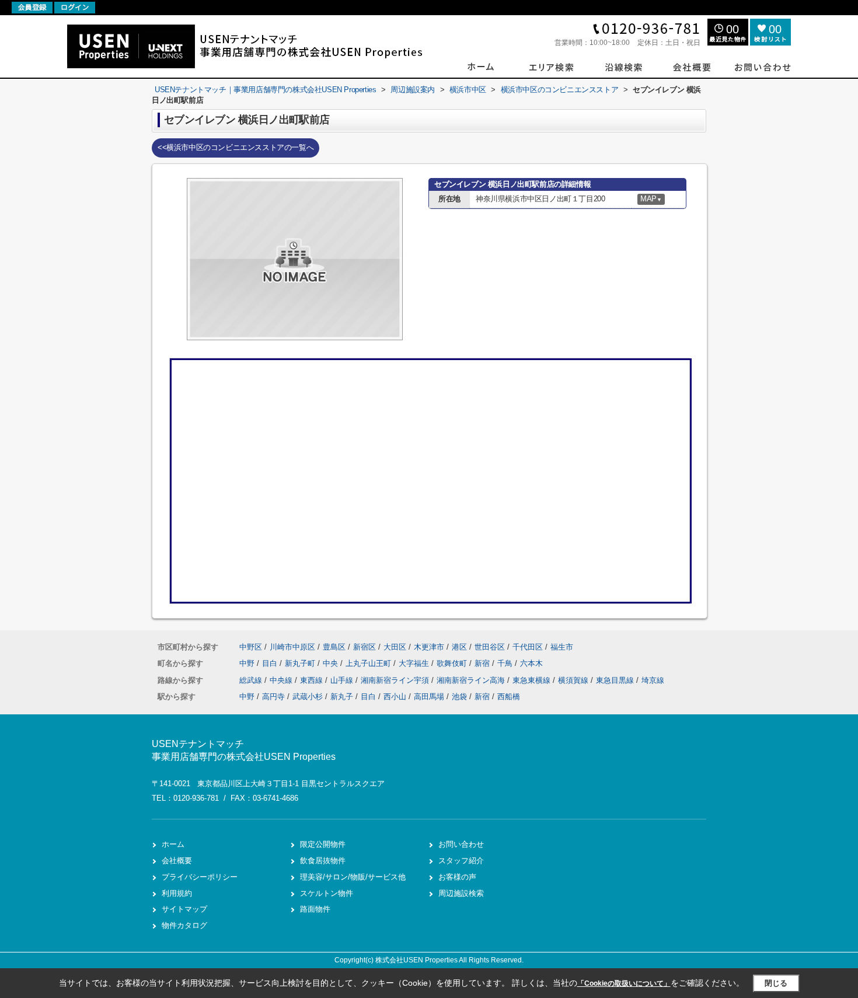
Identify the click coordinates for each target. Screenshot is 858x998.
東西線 (312, 680)
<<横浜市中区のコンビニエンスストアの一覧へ (235, 147)
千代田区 (527, 647)
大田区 (394, 647)
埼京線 (652, 680)
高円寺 (273, 696)
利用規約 (177, 893)
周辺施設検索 (461, 893)
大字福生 (415, 663)
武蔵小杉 (307, 696)
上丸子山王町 (369, 663)
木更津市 (429, 647)
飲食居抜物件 (323, 860)
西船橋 (508, 696)
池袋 (459, 696)
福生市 (561, 647)
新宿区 (364, 647)
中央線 (282, 680)
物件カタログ (184, 925)
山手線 (342, 680)
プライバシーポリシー (200, 877)
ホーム (173, 844)
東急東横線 (532, 680)
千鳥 (506, 663)
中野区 (250, 647)
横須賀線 (574, 680)
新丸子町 (301, 663)
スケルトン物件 (326, 893)
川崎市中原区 (292, 647)
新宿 (483, 663)
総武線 (251, 680)
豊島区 (334, 647)
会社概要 (177, 860)
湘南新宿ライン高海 (472, 680)
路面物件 (315, 909)
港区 (459, 647)
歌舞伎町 (453, 663)
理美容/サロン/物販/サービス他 (353, 877)
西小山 (394, 696)
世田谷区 (490, 647)
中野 (248, 663)
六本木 (531, 663)
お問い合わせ (461, 844)
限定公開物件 (323, 844)
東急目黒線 (616, 680)
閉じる (776, 983)
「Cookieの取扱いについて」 (624, 983)
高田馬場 (429, 696)
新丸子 (341, 696)
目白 (271, 663)
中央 (331, 663)
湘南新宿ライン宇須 (396, 680)
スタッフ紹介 (461, 860)
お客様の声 (457, 877)
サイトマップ (184, 909)
